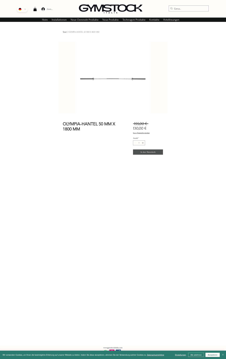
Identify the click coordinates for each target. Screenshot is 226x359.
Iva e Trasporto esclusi (141, 133)
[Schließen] (222, 355)
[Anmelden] (43, 9)
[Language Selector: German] (22, 9)
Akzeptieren (212, 354)
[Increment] (143, 143)
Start (65, 32)
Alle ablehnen (196, 354)
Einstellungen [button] (180, 354)
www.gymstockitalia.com (113, 348)
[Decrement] (135, 143)
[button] (35, 9)
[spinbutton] (139, 143)
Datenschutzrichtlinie (155, 354)
